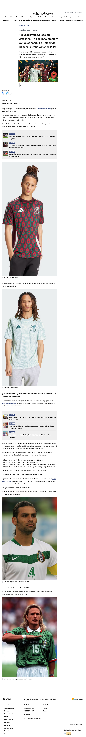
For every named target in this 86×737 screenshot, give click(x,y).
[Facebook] (3, 92)
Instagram (46, 714)
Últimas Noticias (10, 17)
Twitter (45, 711)
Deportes (48, 17)
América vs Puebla (10, 20)
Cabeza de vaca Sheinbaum (41, 20)
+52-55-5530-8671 (29, 711)
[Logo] (43, 13)
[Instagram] (9, 699)
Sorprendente (63, 17)
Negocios (55, 17)
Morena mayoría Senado (74, 20)
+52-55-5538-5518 (29, 708)
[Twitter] (6, 92)
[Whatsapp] (10, 92)
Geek (79, 17)
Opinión (32, 17)
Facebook (46, 708)
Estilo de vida (40, 17)
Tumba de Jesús (24, 20)
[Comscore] (77, 699)
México (18, 17)
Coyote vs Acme (58, 20)
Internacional (25, 17)
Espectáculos (73, 17)
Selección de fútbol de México (27, 30)
